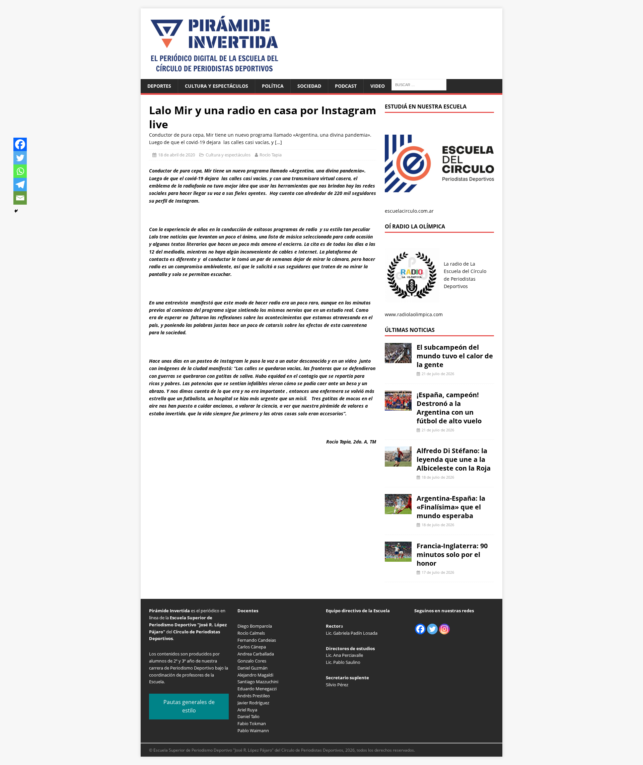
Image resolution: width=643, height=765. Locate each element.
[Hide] (16, 211)
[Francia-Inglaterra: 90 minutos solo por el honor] (398, 557)
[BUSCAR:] (418, 84)
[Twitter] (20, 157)
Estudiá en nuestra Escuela (426, 106)
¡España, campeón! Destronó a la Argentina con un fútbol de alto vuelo (449, 407)
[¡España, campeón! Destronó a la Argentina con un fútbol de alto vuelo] (398, 406)
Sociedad (309, 86)
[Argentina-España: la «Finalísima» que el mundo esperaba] (398, 510)
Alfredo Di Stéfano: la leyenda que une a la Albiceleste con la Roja (454, 459)
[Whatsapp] (20, 171)
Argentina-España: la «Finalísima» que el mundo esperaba (451, 507)
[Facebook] (20, 144)
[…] (278, 142)
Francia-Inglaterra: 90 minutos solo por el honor (452, 554)
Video (377, 86)
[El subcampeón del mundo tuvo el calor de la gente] (398, 359)
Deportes (159, 86)
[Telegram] (20, 184)
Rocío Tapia (271, 155)
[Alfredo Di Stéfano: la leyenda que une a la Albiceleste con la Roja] (398, 463)
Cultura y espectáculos (216, 86)
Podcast (346, 86)
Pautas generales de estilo (189, 706)
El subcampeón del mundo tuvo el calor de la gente (455, 356)
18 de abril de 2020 (176, 155)
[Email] (20, 198)
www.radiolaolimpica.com (414, 314)
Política (273, 86)
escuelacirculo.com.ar (409, 211)
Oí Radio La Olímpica (415, 226)
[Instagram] (444, 629)
